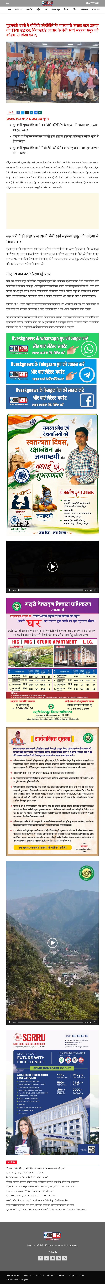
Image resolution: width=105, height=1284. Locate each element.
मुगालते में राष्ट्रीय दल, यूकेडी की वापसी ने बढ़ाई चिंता (24, 1173)
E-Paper (72, 1276)
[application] (52, 567)
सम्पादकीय (96, 9)
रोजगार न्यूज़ (56, 9)
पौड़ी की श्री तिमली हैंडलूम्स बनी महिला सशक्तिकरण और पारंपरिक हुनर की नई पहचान (35, 1168)
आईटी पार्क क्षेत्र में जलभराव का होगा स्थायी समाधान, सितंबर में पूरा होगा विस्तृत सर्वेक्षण (37, 1200)
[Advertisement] (52, 211)
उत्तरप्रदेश (29, 9)
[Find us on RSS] (64, 1258)
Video (82, 1276)
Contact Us (27, 1276)
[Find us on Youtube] (52, 1258)
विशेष (74, 9)
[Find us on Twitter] (46, 1258)
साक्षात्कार (84, 9)
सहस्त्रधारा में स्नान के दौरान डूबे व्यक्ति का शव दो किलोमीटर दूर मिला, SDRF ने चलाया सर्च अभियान (40, 1186)
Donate (38, 1276)
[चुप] (91, 590)
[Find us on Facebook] (40, 1258)
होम (9, 9)
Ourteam (49, 1276)
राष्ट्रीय (38, 9)
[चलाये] (9, 590)
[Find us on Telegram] (58, 1258)
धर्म (46, 9)
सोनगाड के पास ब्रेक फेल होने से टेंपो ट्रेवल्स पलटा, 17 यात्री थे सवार (30, 1191)
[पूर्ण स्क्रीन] (95, 590)
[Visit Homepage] (47, 3)
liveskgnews (24, 1280)
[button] (52, 567)
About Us (61, 1276)
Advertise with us (12, 1276)
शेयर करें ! (11, 112)
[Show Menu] (7, 3)
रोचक (66, 9)
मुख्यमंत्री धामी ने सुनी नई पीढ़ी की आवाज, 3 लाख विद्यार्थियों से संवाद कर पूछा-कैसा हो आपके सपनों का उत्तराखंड (46, 1209)
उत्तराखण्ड (18, 9)
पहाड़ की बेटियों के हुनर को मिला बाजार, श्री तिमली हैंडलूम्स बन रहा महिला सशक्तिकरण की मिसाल (40, 1205)
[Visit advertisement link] (52, 20)
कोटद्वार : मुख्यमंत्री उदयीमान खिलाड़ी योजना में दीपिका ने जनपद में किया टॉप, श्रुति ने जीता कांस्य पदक (42, 1182)
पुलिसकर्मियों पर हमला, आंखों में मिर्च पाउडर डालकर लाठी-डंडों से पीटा (31, 1196)
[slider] (50, 590)
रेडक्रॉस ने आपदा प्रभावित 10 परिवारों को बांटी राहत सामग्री (27, 1177)
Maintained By (16, 1280)
